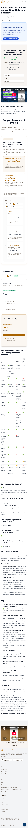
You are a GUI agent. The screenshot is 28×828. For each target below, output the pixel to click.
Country (5, 72)
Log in (2, 822)
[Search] (22, 2)
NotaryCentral (8, 2)
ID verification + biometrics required (14, 206)
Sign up (6, 822)
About (2, 798)
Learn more (14, 745)
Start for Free (14, 298)
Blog (2, 782)
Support (3, 784)
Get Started (14, 334)
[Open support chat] (24, 824)
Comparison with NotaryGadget (9, 787)
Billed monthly (8, 203)
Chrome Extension (5, 773)
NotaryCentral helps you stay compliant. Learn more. (14, 713)
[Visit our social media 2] (4, 825)
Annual (11, 275)
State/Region (7, 78)
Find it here (7, 546)
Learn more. (8, 525)
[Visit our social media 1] (1, 825)
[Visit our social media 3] (6, 825)
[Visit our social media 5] (11, 825)
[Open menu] (25, 2)
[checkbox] (6, 206)
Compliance (4, 769)
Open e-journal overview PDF (11, 38)
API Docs (3, 776)
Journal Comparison (6, 791)
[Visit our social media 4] (8, 825)
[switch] (14, 204)
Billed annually (19, 203)
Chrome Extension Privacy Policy (9, 807)
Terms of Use (4, 809)
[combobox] (14, 75)
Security (3, 811)
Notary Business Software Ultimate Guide (11, 789)
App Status (4, 771)
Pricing (2, 766)
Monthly (4, 275)
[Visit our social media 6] (13, 825)
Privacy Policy (4, 804)
